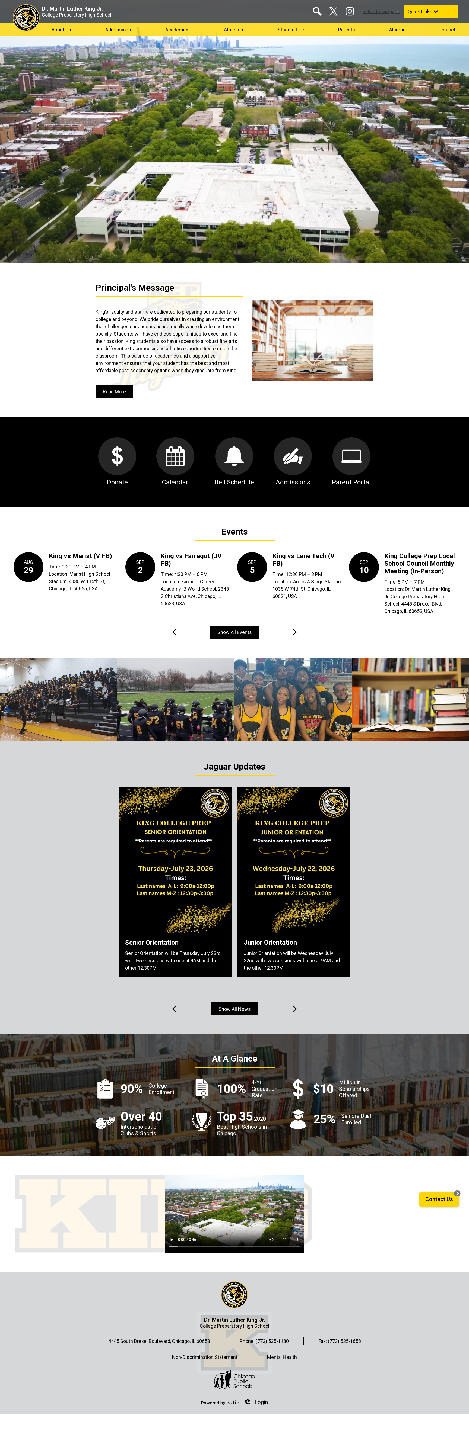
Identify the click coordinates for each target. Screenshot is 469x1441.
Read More (114, 391)
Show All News (234, 1009)
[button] (61, 29)
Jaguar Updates (234, 766)
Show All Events (234, 632)
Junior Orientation (270, 942)
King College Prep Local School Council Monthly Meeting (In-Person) (419, 563)
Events (234, 531)
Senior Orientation (152, 942)
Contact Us (439, 1199)
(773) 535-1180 (272, 1341)
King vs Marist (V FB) (80, 556)
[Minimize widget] (457, 1193)
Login (256, 1402)
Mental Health (282, 1357)
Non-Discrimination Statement (204, 1357)
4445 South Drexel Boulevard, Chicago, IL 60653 (159, 1341)
